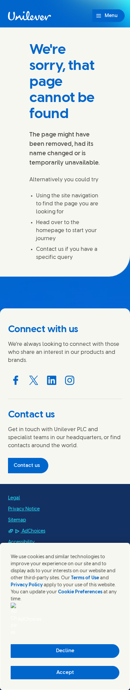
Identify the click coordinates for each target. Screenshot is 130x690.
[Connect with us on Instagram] (70, 380)
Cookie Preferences (80, 592)
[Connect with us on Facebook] (16, 380)
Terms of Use (85, 578)
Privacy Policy (27, 585)
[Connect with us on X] (34, 380)
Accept (65, 672)
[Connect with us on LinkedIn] (52, 380)
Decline (65, 651)
